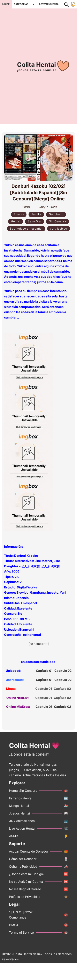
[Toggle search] (68, 4)
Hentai (15, 221)
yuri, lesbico (58, 228)
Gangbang (56, 214)
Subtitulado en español (26, 228)
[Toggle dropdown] (33, 4)
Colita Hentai (36, 64)
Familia (36, 214)
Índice (6, 4)
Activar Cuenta (49, 4)
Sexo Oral (34, 221)
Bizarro (19, 214)
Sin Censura (57, 221)
